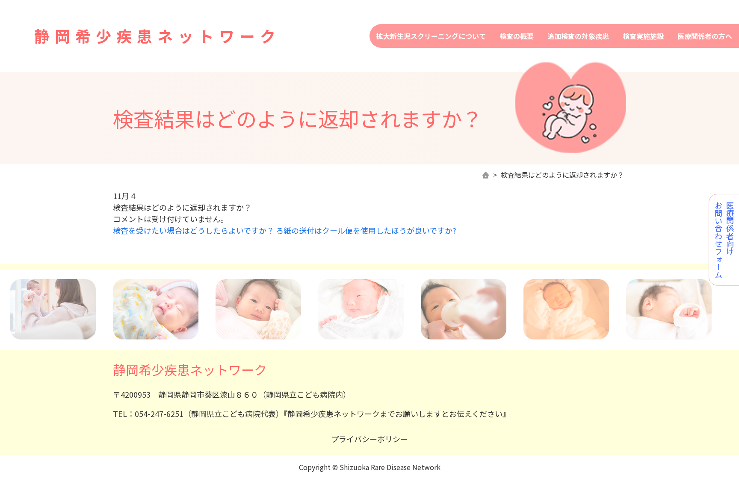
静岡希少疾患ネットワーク (157, 35)
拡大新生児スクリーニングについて (431, 36)
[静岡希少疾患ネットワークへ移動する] (485, 175)
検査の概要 (517, 36)
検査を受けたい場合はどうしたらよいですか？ (193, 230)
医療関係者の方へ (704, 36)
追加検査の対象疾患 (578, 36)
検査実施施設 (643, 36)
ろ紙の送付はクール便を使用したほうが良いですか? (366, 230)
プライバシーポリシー (369, 438)
